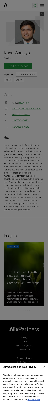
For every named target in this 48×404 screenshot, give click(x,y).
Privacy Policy (34, 399)
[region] (24, 383)
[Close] (44, 367)
